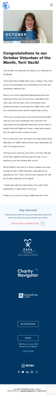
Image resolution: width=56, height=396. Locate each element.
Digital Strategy (27, 391)
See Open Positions (28, 324)
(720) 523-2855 (28, 351)
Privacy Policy (13, 391)
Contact (28, 338)
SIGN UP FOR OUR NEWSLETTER (25, 223)
